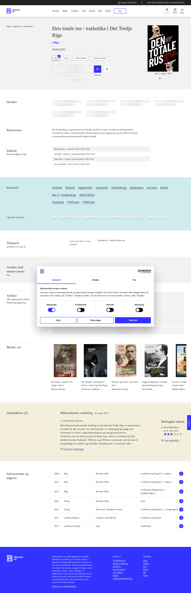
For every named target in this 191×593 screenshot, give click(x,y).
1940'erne (88, 202)
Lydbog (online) (81, 58)
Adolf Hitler (87, 195)
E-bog (66, 58)
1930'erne (73, 202)
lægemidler (85, 187)
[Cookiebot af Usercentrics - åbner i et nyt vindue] (139, 271)
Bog (55, 58)
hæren (164, 187)
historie (70, 187)
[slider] (163, 50)
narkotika (102, 187)
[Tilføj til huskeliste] (107, 69)
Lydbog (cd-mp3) (99, 58)
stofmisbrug (118, 187)
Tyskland (58, 202)
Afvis (58, 320)
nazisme (152, 187)
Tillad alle (133, 320)
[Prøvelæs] (97, 69)
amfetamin (136, 187)
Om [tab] (134, 280)
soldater (57, 187)
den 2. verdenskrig (64, 195)
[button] (118, 474)
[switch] (81, 310)
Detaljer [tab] (95, 280)
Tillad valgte (95, 320)
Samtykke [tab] (56, 280)
